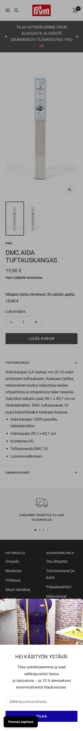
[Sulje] (75, 605)
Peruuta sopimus (20, 722)
